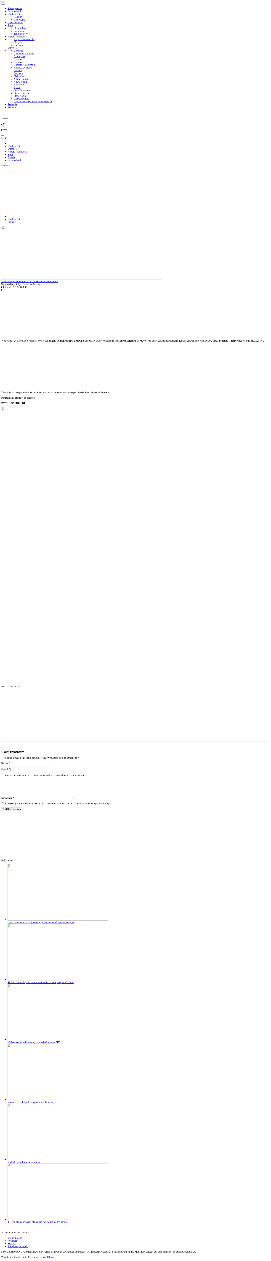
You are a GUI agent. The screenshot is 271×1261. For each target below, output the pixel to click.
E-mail (5, 769)
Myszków (33, 1257)
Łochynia (18, 73)
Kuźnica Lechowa (23, 67)
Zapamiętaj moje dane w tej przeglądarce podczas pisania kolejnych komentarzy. (45, 775)
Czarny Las (19, 56)
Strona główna (15, 8)
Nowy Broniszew (22, 79)
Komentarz (7, 798)
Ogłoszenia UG (15, 22)
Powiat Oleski (47, 1257)
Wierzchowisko (21, 98)
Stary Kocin (20, 96)
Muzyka (18, 42)
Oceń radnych (14, 11)
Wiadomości (14, 14)
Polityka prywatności (18, 1246)
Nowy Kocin (20, 81)
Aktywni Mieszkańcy (24, 39)
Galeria (11, 157)
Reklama (12, 107)
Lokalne (18, 17)
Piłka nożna (19, 28)
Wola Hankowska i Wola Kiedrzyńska (33, 101)
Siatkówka (19, 31)
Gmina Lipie (20, 1257)
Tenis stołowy (21, 33)
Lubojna (18, 70)
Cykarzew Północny (24, 53)
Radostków (19, 84)
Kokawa (18, 62)
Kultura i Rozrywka (17, 36)
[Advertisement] (135, 190)
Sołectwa (12, 48)
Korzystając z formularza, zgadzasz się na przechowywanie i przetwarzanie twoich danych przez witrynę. (58, 803)
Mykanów (19, 76)
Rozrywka (19, 45)
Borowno (18, 50)
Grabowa (18, 59)
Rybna (17, 87)
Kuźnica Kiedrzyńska (24, 64)
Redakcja (12, 104)
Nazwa (5, 763)
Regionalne (19, 19)
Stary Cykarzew (22, 93)
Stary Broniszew (22, 90)
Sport (10, 25)
